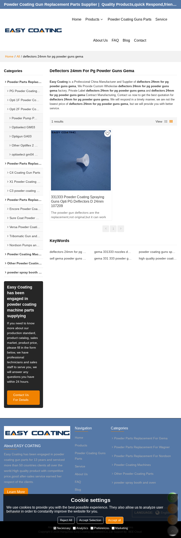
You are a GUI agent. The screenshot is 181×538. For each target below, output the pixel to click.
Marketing (121, 528)
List (165, 121)
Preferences (101, 528)
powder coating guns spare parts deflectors (158, 252)
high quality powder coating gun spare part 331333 (158, 258)
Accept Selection (90, 520)
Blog (126, 40)
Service (161, 19)
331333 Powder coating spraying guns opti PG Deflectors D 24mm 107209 (77, 201)
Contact (140, 40)
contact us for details (21, 397)
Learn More (16, 492)
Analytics (82, 528)
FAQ (115, 40)
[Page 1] (105, 228)
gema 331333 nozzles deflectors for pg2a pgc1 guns (113, 252)
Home (76, 19)
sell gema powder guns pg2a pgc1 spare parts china (69, 258)
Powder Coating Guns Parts (129, 19)
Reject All (66, 520)
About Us (100, 40)
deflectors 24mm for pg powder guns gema (69, 252)
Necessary (64, 528)
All (18, 56)
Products (92, 19)
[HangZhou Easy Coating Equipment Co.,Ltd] (33, 29)
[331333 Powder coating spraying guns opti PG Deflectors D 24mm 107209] (81, 160)
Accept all (114, 520)
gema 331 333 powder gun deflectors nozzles (113, 258)
